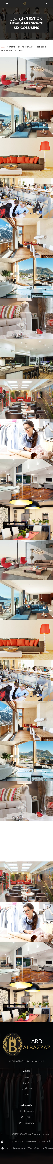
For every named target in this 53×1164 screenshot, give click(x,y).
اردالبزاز (17, 18)
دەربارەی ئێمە (26, 1082)
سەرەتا (26, 1077)
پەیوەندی (26, 1094)
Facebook (29, 1111)
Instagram (28, 1123)
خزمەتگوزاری (26, 1088)
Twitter (28, 1117)
